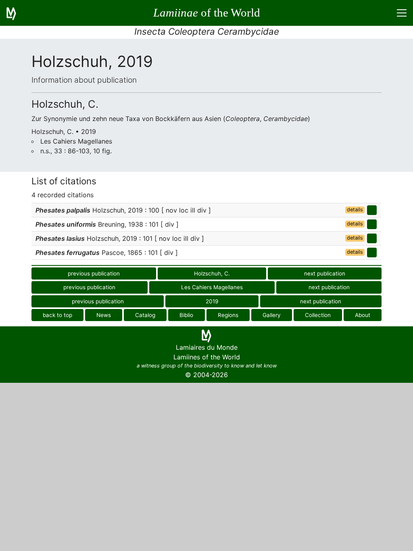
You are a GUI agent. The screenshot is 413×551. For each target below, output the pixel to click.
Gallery (272, 315)
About (362, 315)
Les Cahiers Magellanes (212, 287)
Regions (228, 315)
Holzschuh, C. (212, 273)
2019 (212, 301)
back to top (57, 315)
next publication (324, 273)
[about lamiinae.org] (16, 13)
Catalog (145, 315)
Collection (318, 315)
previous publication (94, 273)
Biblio (186, 315)
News (103, 315)
